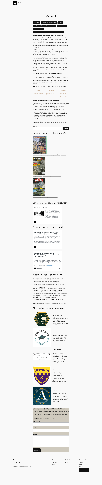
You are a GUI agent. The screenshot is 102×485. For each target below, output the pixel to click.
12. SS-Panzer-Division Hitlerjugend (45, 281)
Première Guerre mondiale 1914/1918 (50, 297)
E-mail (37, 427)
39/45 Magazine (56, 281)
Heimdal (43, 291)
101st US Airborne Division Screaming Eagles (40, 282)
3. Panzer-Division (46, 279)
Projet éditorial (36, 22)
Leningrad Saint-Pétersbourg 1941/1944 (50, 293)
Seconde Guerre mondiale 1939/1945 (48, 300)
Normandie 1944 (37, 295)
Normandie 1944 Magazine (47, 295)
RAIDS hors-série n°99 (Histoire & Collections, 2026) (45, 197)
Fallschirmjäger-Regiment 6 (52, 288)
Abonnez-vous (84, 470)
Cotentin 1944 (62, 284)
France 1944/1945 (43, 290)
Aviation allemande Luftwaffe (50, 284)
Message (35, 434)
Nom (36, 421)
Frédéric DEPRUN (51, 290)
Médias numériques (62, 25)
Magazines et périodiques (39, 25)
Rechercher (35, 126)
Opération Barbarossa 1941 (57, 295)
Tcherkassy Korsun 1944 (48, 301)
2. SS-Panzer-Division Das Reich (38, 279)
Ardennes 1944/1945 (42, 284)
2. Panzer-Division (60, 278)
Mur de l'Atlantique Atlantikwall (62, 293)
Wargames (53, 25)
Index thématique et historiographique (49, 22)
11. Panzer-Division (35, 281)
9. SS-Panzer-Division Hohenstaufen (56, 279)
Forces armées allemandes (61, 288)
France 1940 (35, 290)
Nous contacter (37, 450)
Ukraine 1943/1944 (53, 303)
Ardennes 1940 (35, 284)
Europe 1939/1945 (40, 288)
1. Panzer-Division (36, 278)
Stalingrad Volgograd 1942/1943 (38, 301)
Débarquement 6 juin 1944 (38, 285)
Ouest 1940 (64, 295)
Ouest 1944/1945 (38, 297)
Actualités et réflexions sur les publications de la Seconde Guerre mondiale (48, 31)
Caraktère (57, 284)
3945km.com (21, 3)
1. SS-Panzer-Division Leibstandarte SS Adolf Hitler (47, 278)
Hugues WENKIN (55, 291)
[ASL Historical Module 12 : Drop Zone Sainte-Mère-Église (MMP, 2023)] (40, 145)
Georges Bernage (59, 290)
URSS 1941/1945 (61, 303)
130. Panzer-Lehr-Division (52, 282)
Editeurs (60, 22)
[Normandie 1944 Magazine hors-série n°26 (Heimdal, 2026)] (39, 166)
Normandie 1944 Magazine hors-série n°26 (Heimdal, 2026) (47, 176)
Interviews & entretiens (38, 28)
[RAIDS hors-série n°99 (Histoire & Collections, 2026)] (39, 187)
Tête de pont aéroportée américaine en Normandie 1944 (41, 303)
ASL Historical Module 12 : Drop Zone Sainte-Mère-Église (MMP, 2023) (49, 155)
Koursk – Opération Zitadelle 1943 (38, 293)
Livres (47, 25)
